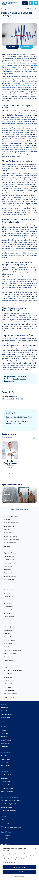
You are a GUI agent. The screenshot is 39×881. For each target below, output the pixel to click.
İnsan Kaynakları (5, 717)
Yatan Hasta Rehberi (7, 775)
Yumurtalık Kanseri (9, 690)
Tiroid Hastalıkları (9, 680)
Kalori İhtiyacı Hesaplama (8, 810)
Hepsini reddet (19, 872)
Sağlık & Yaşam (5, 759)
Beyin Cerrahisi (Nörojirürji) (12, 522)
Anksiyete (7, 519)
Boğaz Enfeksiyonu (10, 542)
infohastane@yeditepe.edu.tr (12, 827)
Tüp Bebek (7, 687)
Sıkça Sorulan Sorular (7, 788)
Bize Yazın (4, 819)
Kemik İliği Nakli (8, 593)
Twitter (6, 838)
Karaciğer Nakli (8, 590)
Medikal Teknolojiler (7, 791)
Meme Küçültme (9, 610)
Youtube (6, 844)
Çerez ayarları (19, 877)
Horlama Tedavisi (9, 566)
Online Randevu (5, 743)
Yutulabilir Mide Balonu (10, 693)
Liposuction (7, 600)
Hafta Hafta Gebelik (6, 766)
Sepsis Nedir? (8, 674)
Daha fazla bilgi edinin (9, 862)
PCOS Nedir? (8, 643)
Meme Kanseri (8, 613)
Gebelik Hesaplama (6, 807)
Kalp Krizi (7, 583)
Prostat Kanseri (8, 657)
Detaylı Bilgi (10, 473)
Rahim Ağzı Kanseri (9, 640)
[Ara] (31, 3)
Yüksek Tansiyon (9, 697)
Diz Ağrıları (7, 546)
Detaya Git (8, 500)
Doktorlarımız (5, 730)
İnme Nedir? (7, 569)
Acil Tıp (10, 467)
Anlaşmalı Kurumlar (6, 721)
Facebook (7, 835)
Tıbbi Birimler (5, 733)
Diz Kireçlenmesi (9, 556)
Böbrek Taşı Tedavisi (10, 536)
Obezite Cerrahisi (9, 630)
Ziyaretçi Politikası (6, 781)
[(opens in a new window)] (8, 392)
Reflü (5, 667)
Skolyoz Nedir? (8, 677)
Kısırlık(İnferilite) (9, 596)
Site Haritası (4, 746)
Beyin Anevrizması (9, 526)
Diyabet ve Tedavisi (10, 553)
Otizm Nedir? (8, 633)
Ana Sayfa (4, 9)
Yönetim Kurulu (5, 711)
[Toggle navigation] (36, 3)
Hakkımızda (4, 707)
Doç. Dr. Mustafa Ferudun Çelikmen (10, 463)
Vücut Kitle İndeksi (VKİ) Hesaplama (11, 800)
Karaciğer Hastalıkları (10, 576)
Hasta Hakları (5, 778)
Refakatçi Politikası (6, 785)
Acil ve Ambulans (6, 740)
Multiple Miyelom (9, 620)
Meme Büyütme (8, 606)
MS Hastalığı (7, 627)
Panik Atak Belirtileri (10, 647)
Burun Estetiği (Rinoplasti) (11, 539)
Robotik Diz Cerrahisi (10, 653)
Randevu (13, 47)
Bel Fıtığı (6, 529)
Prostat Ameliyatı (9, 573)
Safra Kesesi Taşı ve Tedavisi (13, 670)
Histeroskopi (8, 563)
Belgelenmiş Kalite (6, 714)
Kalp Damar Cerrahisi (10, 579)
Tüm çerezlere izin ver (19, 867)
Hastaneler (4, 736)
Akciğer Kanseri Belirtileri (11, 516)
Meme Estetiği (8, 603)
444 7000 (7, 824)
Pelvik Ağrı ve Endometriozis (12, 650)
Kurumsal (12, 9)
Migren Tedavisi (9, 616)
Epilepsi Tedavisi (9, 559)
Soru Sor (27, 47)
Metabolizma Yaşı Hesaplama (9, 804)
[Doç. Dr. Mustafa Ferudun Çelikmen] (10, 450)
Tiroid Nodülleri (8, 684)
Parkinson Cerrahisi (10, 637)
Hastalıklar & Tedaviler (7, 756)
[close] (35, 848)
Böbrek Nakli (8, 532)
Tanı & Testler (5, 762)
